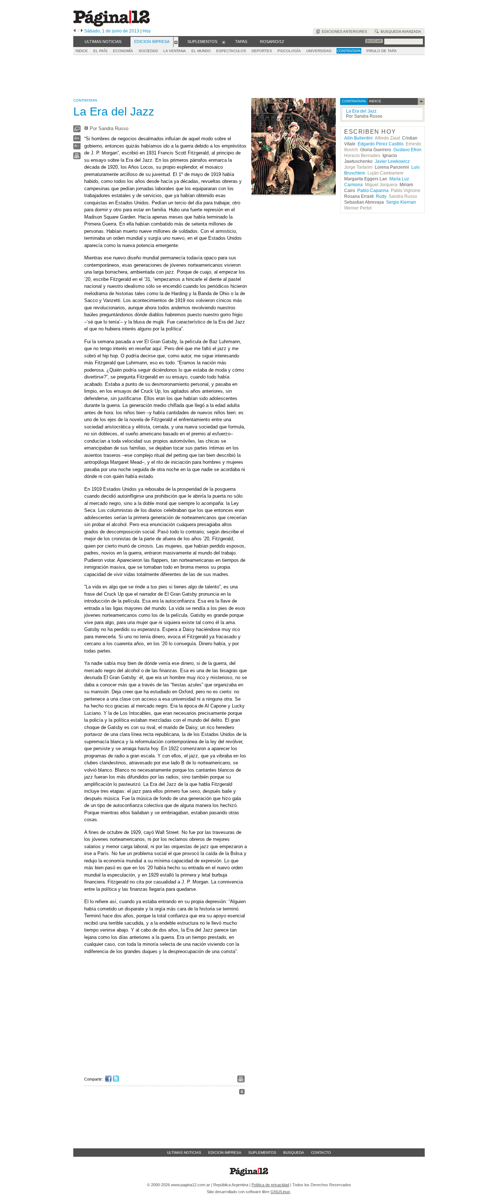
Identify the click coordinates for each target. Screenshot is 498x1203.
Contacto (321, 1153)
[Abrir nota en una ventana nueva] (77, 130)
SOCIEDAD (148, 51)
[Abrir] (176, 42)
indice (374, 101)
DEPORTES (262, 51)
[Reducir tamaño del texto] (77, 147)
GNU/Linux (280, 1192)
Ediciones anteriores (343, 32)
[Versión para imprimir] (77, 157)
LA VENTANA (174, 51)
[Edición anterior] (74, 31)
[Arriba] (242, 1093)
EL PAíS (100, 51)
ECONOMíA (123, 51)
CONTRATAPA (349, 51)
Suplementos (262, 1153)
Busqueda (293, 1153)
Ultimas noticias (184, 1153)
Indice (81, 51)
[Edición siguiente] (82, 31)
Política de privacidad (270, 1185)
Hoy (147, 31)
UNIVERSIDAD (318, 51)
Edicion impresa (224, 1153)
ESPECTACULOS (231, 51)
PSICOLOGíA (289, 51)
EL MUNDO (201, 51)
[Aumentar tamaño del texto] (77, 140)
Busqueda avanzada (399, 32)
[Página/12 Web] (111, 25)
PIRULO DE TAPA (381, 51)
